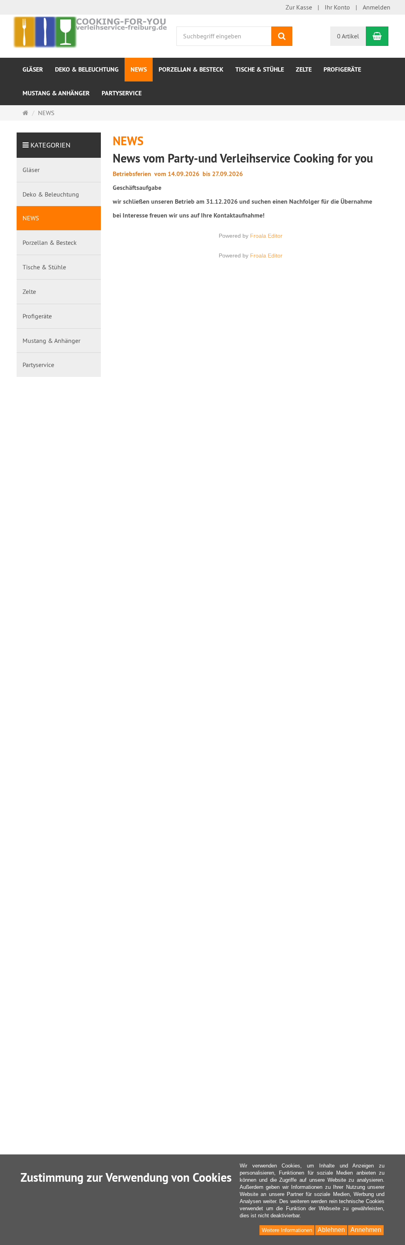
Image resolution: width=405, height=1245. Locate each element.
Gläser (33, 69)
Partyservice (122, 93)
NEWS (139, 69)
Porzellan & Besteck (191, 69)
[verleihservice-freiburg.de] (90, 32)
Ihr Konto (337, 7)
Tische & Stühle (259, 69)
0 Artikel (348, 36)
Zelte (304, 69)
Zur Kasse (299, 7)
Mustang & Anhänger (56, 93)
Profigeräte (342, 69)
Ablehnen (331, 1229)
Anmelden (376, 7)
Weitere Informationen (287, 1230)
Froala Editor (266, 236)
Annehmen (365, 1229)
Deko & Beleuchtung (87, 69)
